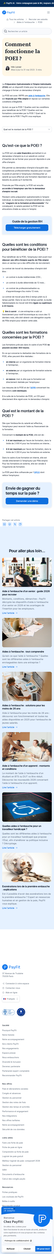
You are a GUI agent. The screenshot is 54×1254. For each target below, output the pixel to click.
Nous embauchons (10, 1057)
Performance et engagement (15, 1111)
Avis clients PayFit (10, 1044)
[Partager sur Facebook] (9, 524)
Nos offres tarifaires (11, 1120)
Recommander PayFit (12, 1075)
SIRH (4, 1169)
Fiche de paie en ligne (12, 1147)
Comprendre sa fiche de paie (15, 1151)
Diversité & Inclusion (11, 1062)
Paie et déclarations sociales (15, 1089)
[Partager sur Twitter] (15, 524)
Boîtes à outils (8, 1201)
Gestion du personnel (11, 1098)
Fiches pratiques (9, 1192)
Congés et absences (11, 1093)
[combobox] (27, 31)
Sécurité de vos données (13, 1129)
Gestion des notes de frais (14, 1102)
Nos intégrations (9, 1116)
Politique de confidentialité (17, 1240)
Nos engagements (10, 1048)
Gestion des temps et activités (16, 1107)
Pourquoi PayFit (9, 1030)
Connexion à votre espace (17, 983)
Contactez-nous (13, 988)
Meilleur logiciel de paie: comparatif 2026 (21, 1160)
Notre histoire (8, 1035)
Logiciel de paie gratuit (12, 1156)
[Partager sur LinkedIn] (4, 524)
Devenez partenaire (11, 1066)
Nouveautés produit (11, 1205)
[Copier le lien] (20, 524)
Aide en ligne (11, 992)
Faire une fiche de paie (12, 1142)
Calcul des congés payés (13, 1179)
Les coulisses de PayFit (12, 1196)
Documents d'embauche (13, 1174)
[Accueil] (8, 12)
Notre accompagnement (13, 1039)
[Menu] (48, 12)
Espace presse (9, 1053)
